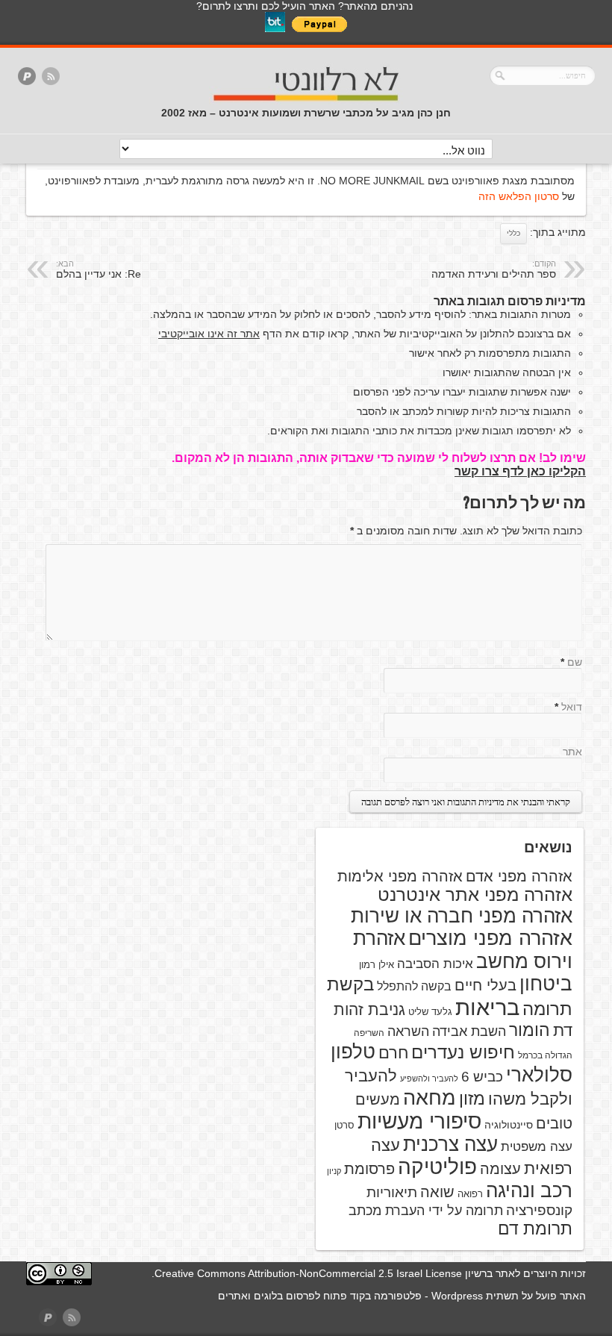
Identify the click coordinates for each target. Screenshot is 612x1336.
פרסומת (369, 1169)
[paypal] (27, 77)
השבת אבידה (469, 1031)
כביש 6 (482, 1076)
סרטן (344, 1125)
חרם (393, 1052)
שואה (437, 1192)
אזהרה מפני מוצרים (490, 938)
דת (562, 1030)
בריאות (487, 1007)
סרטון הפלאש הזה (518, 196)
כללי (513, 233)
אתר (572, 752)
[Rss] (51, 77)
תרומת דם (535, 1228)
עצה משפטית (536, 1147)
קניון (334, 1171)
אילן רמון (376, 964)
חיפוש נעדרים (463, 1052)
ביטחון (545, 983)
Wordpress (457, 1296)
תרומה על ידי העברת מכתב (426, 1210)
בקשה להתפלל (414, 986)
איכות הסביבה (435, 963)
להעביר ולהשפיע (429, 1078)
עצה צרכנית (450, 1144)
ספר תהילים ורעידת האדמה (493, 269)
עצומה (500, 1169)
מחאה (429, 1098)
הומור (529, 1030)
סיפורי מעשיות (419, 1121)
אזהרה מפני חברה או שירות (461, 915)
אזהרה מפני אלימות (400, 876)
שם (574, 662)
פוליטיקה (437, 1167)
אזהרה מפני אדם (519, 876)
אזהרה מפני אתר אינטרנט (475, 895)
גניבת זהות (369, 1009)
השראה (408, 1031)
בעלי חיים (485, 985)
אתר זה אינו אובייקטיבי (209, 334)
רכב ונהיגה (529, 1190)
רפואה (470, 1193)
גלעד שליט (430, 1011)
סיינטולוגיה (508, 1125)
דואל (571, 707)
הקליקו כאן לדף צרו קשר (520, 471)
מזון (472, 1098)
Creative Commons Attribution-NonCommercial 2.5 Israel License (308, 1273)
